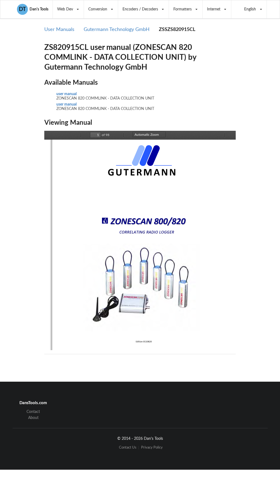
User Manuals (59, 29)
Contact (33, 412)
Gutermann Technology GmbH (117, 29)
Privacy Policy (152, 447)
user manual (66, 94)
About (33, 418)
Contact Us (127, 447)
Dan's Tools (33, 9)
